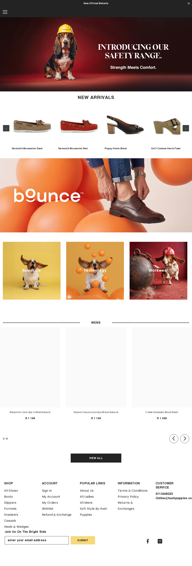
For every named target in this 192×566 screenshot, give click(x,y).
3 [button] (100, 87)
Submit (82, 540)
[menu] (5, 12)
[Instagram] (160, 541)
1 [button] (92, 87)
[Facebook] (147, 541)
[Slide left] (173, 438)
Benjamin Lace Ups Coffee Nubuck (30, 412)
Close (188, 3)
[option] (96, 54)
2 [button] (96, 87)
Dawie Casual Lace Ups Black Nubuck (96, 412)
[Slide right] (184, 438)
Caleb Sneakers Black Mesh (162, 412)
